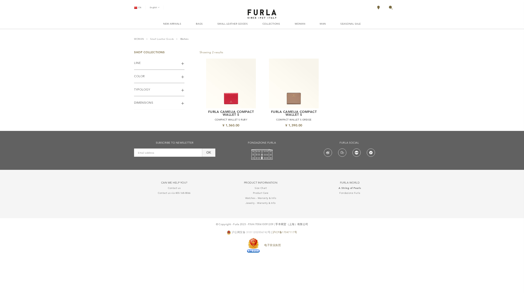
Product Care (261, 192)
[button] (391, 8)
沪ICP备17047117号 (284, 232)
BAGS (199, 23)
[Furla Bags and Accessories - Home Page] (262, 13)
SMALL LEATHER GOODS (232, 23)
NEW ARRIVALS (172, 23)
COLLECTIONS (271, 23)
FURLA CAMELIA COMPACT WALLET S (231, 113)
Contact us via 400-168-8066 (174, 192)
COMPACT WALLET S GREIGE (294, 119)
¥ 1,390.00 (293, 125)
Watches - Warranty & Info (260, 198)
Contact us (174, 187)
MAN (323, 23)
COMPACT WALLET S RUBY (231, 119)
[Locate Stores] (378, 8)
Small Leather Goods (162, 39)
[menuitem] (383, 7)
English (154, 7)
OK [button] (208, 152)
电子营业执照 (272, 245)
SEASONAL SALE (350, 23)
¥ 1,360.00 (230, 125)
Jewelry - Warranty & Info (261, 202)
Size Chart (261, 187)
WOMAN (300, 23)
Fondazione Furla (349, 192)
